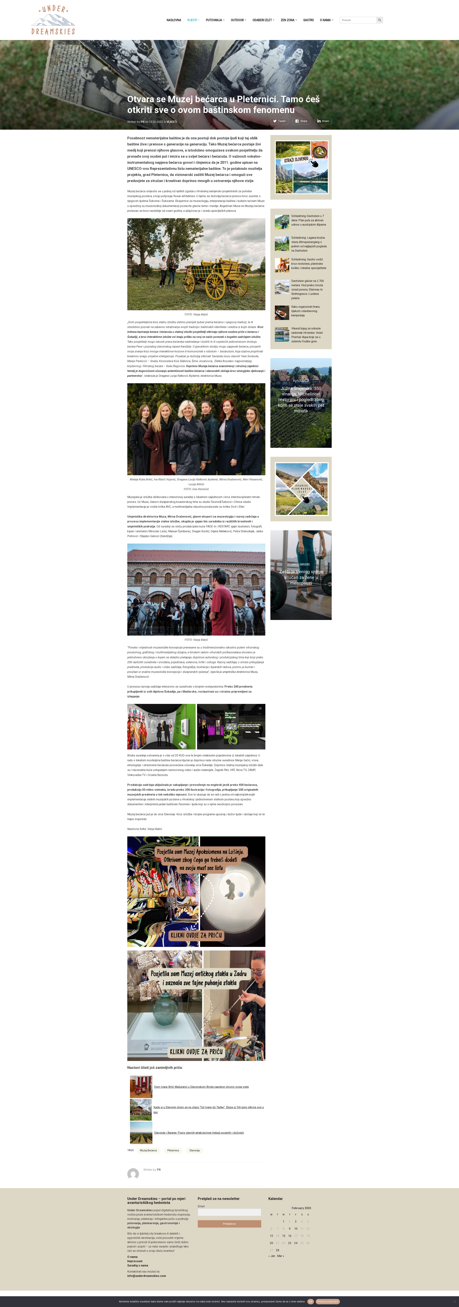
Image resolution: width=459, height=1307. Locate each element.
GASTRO (308, 20)
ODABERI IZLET (262, 20)
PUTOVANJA (214, 20)
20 (271, 1243)
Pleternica (173, 1150)
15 (283, 1236)
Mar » (280, 1256)
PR (143, 122)
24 (295, 1243)
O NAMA (325, 20)
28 (277, 1250)
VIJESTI (192, 20)
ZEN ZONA (287, 20)
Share (304, 121)
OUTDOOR (237, 20)
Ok (310, 1301)
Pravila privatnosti (328, 1301)
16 (289, 1236)
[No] (454, 1301)
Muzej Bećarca (148, 1150)
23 (289, 1243)
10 (295, 1228)
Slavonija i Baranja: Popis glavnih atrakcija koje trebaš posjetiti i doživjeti (199, 1132)
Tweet (281, 121)
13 (271, 1236)
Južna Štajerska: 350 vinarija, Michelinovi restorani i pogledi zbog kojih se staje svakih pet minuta (301, 399)
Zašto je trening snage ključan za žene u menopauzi (301, 577)
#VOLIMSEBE (301, 564)
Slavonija (195, 1150)
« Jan (271, 1256)
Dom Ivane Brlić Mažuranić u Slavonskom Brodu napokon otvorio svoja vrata (201, 1087)
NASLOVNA (174, 20)
